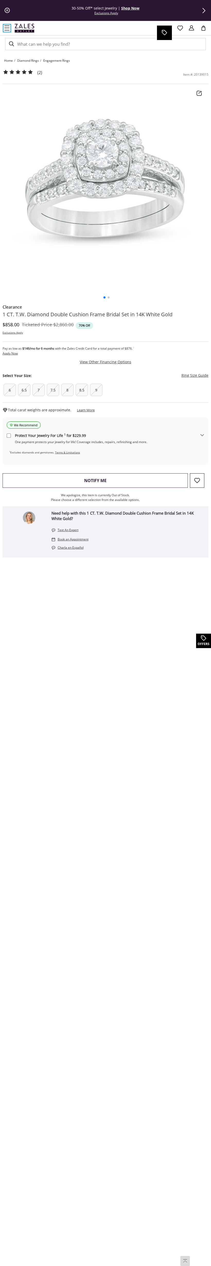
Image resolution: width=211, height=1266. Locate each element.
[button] (204, 10)
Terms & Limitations (67, 452)
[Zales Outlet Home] (24, 28)
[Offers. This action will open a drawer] (164, 33)
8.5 (81, 390)
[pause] (7, 10)
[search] (11, 44)
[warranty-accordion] (202, 435)
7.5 (53, 390)
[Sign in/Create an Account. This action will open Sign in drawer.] (191, 28)
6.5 (24, 390)
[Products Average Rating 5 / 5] (18, 72)
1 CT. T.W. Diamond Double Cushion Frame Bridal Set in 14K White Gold (87, 314)
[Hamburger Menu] (7, 28)
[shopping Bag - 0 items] (205, 30)
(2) (39, 72)
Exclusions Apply (13, 332)
